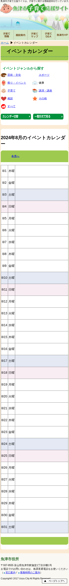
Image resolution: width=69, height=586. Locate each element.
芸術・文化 (14, 74)
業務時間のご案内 (30, 572)
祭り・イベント (16, 82)
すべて (11, 106)
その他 (43, 98)
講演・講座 (45, 90)
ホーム (5, 42)
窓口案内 (11, 572)
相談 (10, 98)
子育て (11, 90)
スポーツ (44, 74)
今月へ (15, 156)
